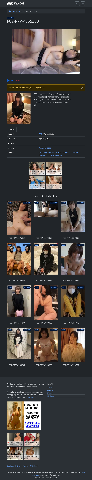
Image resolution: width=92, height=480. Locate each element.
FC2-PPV (16, 11)
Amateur (66, 152)
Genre (50, 390)
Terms (25, 466)
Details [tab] (12, 129)
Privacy (18, 466)
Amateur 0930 (45, 148)
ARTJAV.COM (15, 3)
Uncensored (56, 155)
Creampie (43, 152)
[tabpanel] (46, 145)
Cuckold (74, 152)
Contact (10, 466)
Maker (50, 393)
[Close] (82, 88)
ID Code (50, 396)
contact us (31, 397)
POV (48, 155)
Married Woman (55, 152)
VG (12, 80)
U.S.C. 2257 (34, 466)
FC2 (40, 134)
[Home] (10, 11)
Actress (50, 387)
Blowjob (42, 155)
